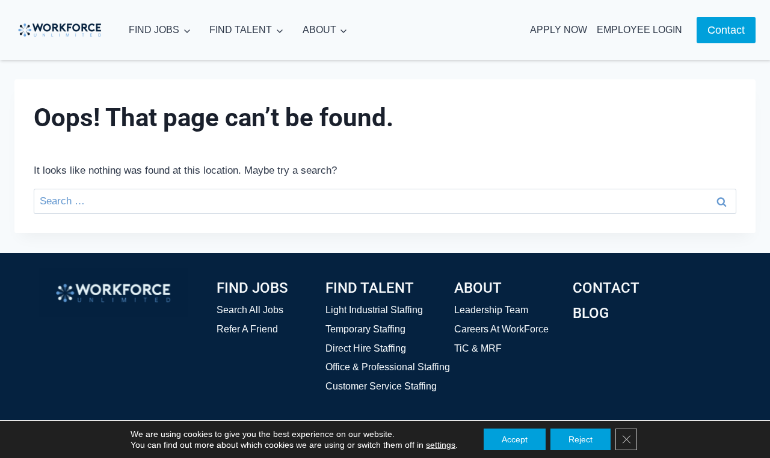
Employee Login (639, 30)
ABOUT (319, 30)
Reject (580, 439)
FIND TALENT (240, 30)
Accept (515, 439)
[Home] (113, 292)
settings (440, 445)
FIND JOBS (154, 30)
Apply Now (558, 30)
